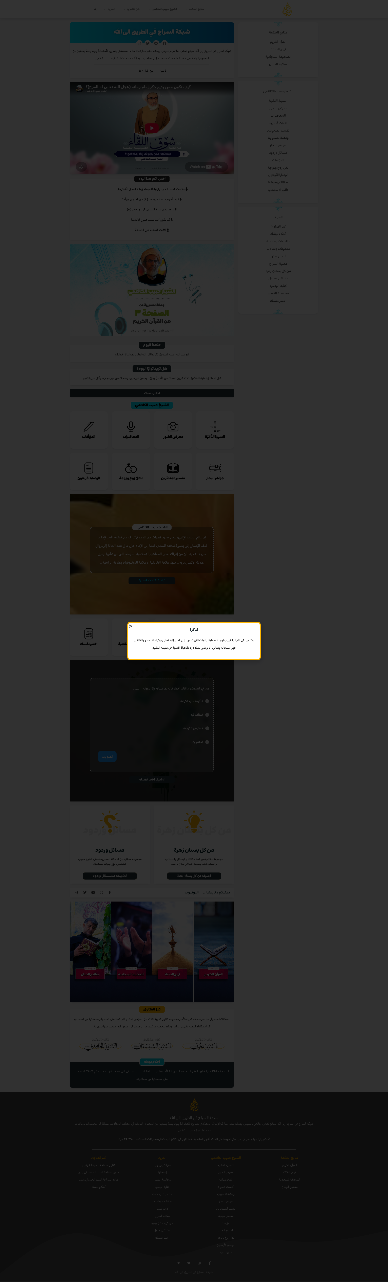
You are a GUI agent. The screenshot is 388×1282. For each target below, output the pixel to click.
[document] (194, 641)
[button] (131, 626)
